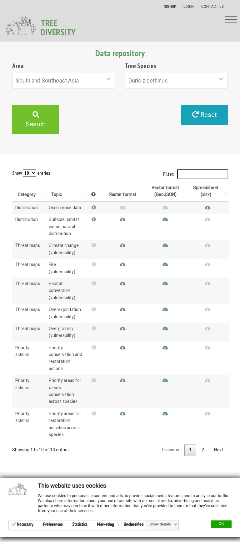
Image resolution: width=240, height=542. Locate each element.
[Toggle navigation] (231, 20)
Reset (208, 115)
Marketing (105, 524)
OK (221, 524)
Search (36, 124)
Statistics (79, 524)
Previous (170, 450)
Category (27, 194)
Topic (56, 194)
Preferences (52, 524)
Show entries (31, 173)
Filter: (169, 174)
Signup (170, 6)
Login (188, 6)
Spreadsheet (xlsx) (205, 191)
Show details (160, 524)
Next (218, 450)
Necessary (25, 524)
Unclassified (133, 524)
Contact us (212, 6)
